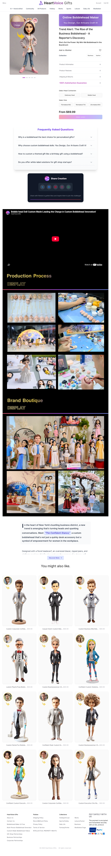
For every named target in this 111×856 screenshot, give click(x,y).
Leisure (77, 9)
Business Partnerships (14, 837)
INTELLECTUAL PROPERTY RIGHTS (45, 831)
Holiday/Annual (64, 818)
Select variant (80, 117)
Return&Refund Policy (40, 821)
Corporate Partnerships (15, 840)
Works (60, 9)
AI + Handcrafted (16, 9)
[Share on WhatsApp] (68, 187)
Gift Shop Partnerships (14, 834)
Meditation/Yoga (80, 827)
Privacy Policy (37, 824)
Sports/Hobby (64, 821)
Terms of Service (39, 827)
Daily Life (86, 9)
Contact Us (11, 821)
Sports (68, 9)
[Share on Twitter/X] (42, 187)
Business (90, 55)
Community (30, 9)
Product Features (65, 70)
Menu (4, 3)
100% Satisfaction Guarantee (73, 83)
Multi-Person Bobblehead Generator (19, 827)
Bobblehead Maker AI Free (16, 824)
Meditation (97, 9)
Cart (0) (106, 3)
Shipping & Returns (66, 77)
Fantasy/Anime (64, 827)
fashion (98, 55)
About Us (10, 818)
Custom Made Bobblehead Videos (18, 831)
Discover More (54, 558)
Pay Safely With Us (97, 815)
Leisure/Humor (80, 821)
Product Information (66, 64)
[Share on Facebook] (49, 187)
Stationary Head (70, 95)
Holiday (52, 9)
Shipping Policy (38, 818)
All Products (42, 9)
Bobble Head (92, 95)
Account (98, 3)
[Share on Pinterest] (55, 187)
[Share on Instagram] (62, 187)
